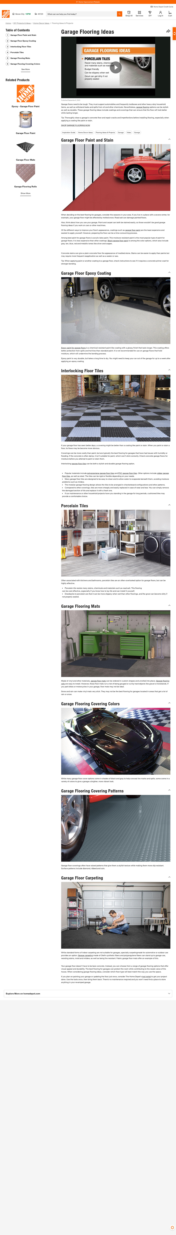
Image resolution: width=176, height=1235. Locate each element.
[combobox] (81, 13)
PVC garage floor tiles (127, 473)
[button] (115, 140)
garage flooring (142, 107)
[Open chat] (174, 33)
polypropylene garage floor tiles (100, 473)
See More (25, 69)
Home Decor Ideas (41, 23)
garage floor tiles (79, 463)
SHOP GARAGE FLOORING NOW (75, 125)
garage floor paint (132, 230)
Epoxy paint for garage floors (73, 348)
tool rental (146, 976)
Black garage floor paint (118, 240)
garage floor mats (98, 681)
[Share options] (168, 31)
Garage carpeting (85, 955)
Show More (25, 193)
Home (8, 23)
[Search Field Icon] (119, 14)
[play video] (116, 67)
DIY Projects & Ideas (22, 23)
